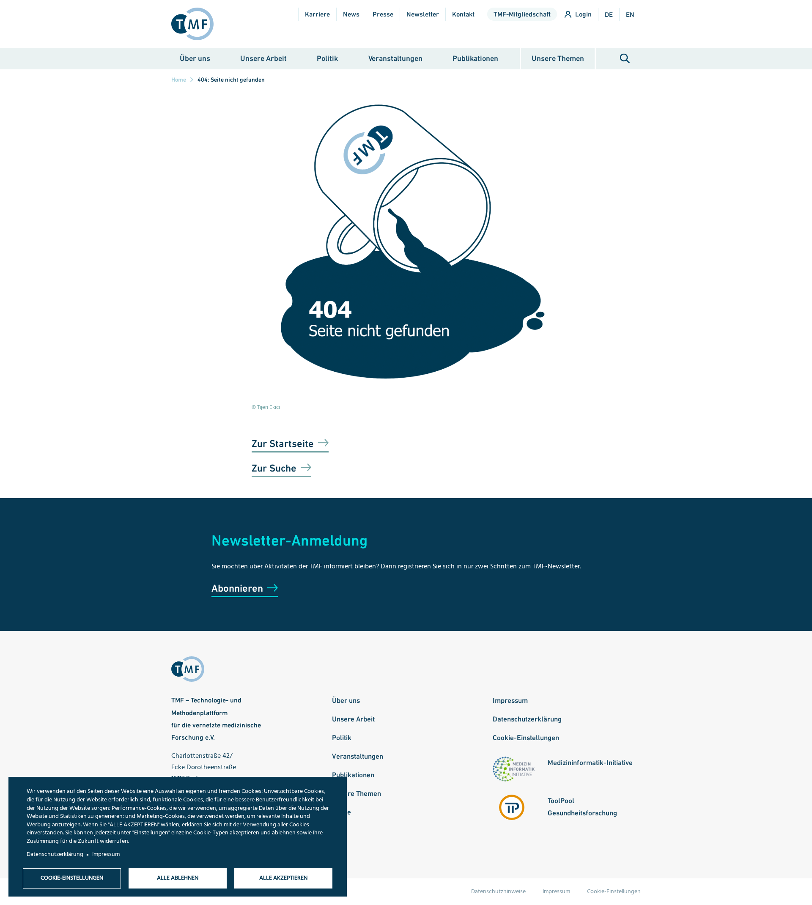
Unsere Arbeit (263, 58)
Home (178, 79)
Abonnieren (237, 588)
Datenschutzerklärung (527, 719)
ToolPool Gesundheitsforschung (582, 806)
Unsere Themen (558, 58)
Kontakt (463, 14)
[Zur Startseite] (195, 24)
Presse (383, 14)
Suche (625, 58)
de (609, 15)
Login (583, 14)
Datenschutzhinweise (498, 892)
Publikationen (475, 58)
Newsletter (422, 14)
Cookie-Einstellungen (526, 737)
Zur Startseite (283, 443)
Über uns (195, 58)
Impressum (510, 700)
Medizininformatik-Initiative (590, 762)
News (351, 14)
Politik (327, 58)
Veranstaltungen (395, 58)
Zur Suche (274, 468)
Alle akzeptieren (283, 878)
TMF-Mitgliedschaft (522, 14)
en (630, 15)
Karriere (317, 14)
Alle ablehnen (177, 878)
